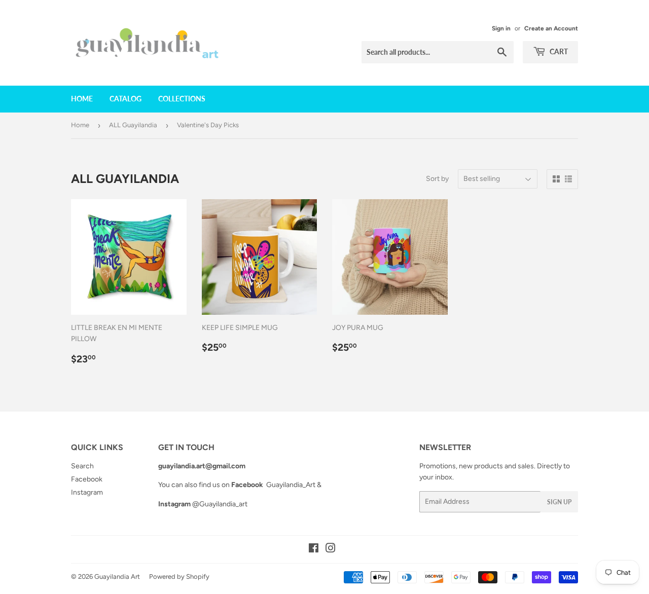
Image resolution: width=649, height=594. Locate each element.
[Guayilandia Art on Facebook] (313, 549)
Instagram (87, 492)
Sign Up (559, 502)
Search (82, 466)
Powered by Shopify (179, 576)
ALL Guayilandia (133, 125)
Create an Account (551, 28)
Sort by (437, 178)
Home (82, 98)
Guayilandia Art (117, 576)
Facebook (86, 479)
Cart (558, 51)
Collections (181, 98)
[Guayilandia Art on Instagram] (331, 549)
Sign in (501, 28)
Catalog (125, 98)
